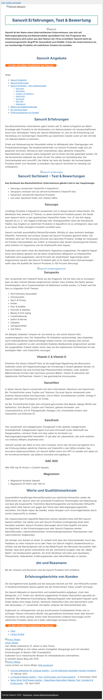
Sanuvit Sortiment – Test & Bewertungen (28, 86)
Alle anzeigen (45, 665)
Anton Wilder (11, 642)
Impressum (27, 695)
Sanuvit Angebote (18, 80)
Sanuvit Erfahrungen (19, 83)
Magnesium (20, 104)
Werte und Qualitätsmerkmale (23, 107)
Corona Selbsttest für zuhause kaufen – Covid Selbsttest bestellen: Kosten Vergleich (53, 670)
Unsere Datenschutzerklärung (45, 695)
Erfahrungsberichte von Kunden (24, 112)
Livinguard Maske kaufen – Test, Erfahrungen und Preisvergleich (43, 677)
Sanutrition (20, 96)
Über (12, 631)
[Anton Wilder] (12, 639)
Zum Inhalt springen (11, 2)
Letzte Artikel (17, 634)
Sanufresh (20, 99)
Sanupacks (20, 91)
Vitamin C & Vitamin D (25, 94)
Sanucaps (20, 88)
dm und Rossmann (18, 110)
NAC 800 (19, 101)
